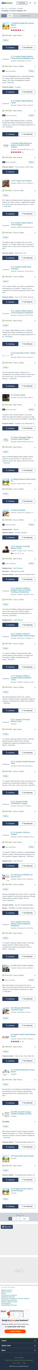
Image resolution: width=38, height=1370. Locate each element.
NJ (6, 8)
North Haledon (13, 8)
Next (24, 1219)
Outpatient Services (8, 1297)
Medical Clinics (22, 183)
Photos (6, 40)
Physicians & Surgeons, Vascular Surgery (15, 1298)
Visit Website (28, 47)
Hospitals (14, 27)
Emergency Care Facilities (25, 315)
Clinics (34, 441)
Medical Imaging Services (25, 227)
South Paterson (18, 568)
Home (2, 8)
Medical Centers (22, 105)
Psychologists (6, 1303)
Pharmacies (21, 271)
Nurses (29, 483)
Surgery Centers (22, 551)
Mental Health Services (24, 149)
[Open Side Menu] (35, 3)
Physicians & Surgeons (24, 512)
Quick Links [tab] (6, 1345)
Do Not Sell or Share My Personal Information (19, 1360)
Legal (24, 1363)
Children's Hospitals (23, 594)
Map (10, 16)
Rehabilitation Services (24, 61)
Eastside (16, 529)
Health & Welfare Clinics (9, 1302)
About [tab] (4, 1341)
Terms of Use (16, 1363)
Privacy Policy (19, 1357)
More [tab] (3, 1350)
